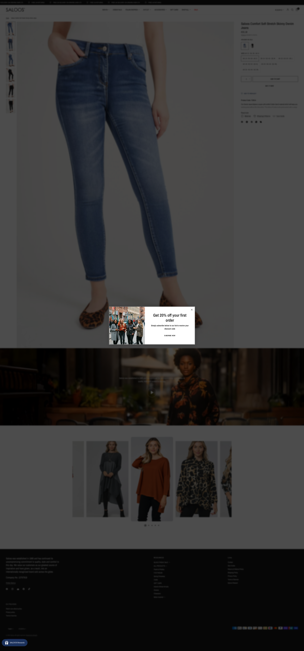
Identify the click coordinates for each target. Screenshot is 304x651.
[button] (170, 335)
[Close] (192, 309)
